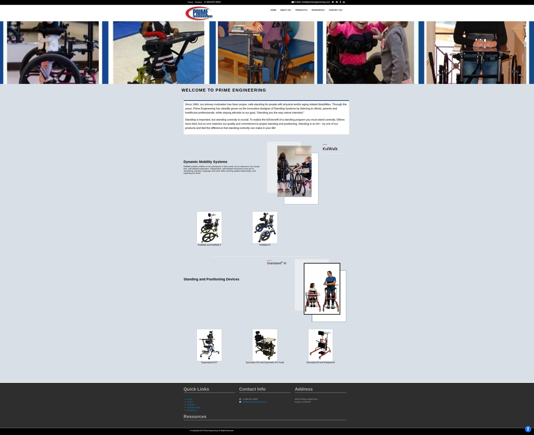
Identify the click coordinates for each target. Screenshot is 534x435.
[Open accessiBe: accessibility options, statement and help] (528, 429)
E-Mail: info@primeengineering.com (312, 2)
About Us (285, 10)
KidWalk (330, 148)
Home (190, 2)
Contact (198, 2)
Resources (318, 10)
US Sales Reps (193, 407)
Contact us (335, 10)
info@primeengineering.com (254, 402)
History (190, 402)
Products (301, 10)
